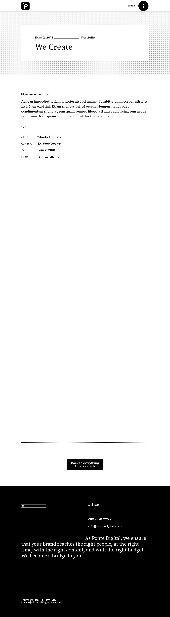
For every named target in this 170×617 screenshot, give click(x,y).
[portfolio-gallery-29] (63, 217)
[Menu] (143, 5)
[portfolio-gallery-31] (85, 301)
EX (39, 143)
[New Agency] (164, 327)
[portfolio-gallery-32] (63, 384)
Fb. (42, 599)
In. (37, 599)
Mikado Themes (49, 137)
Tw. (47, 599)
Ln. (53, 599)
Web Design (52, 143)
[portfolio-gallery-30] (40, 301)
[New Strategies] (5, 327)
